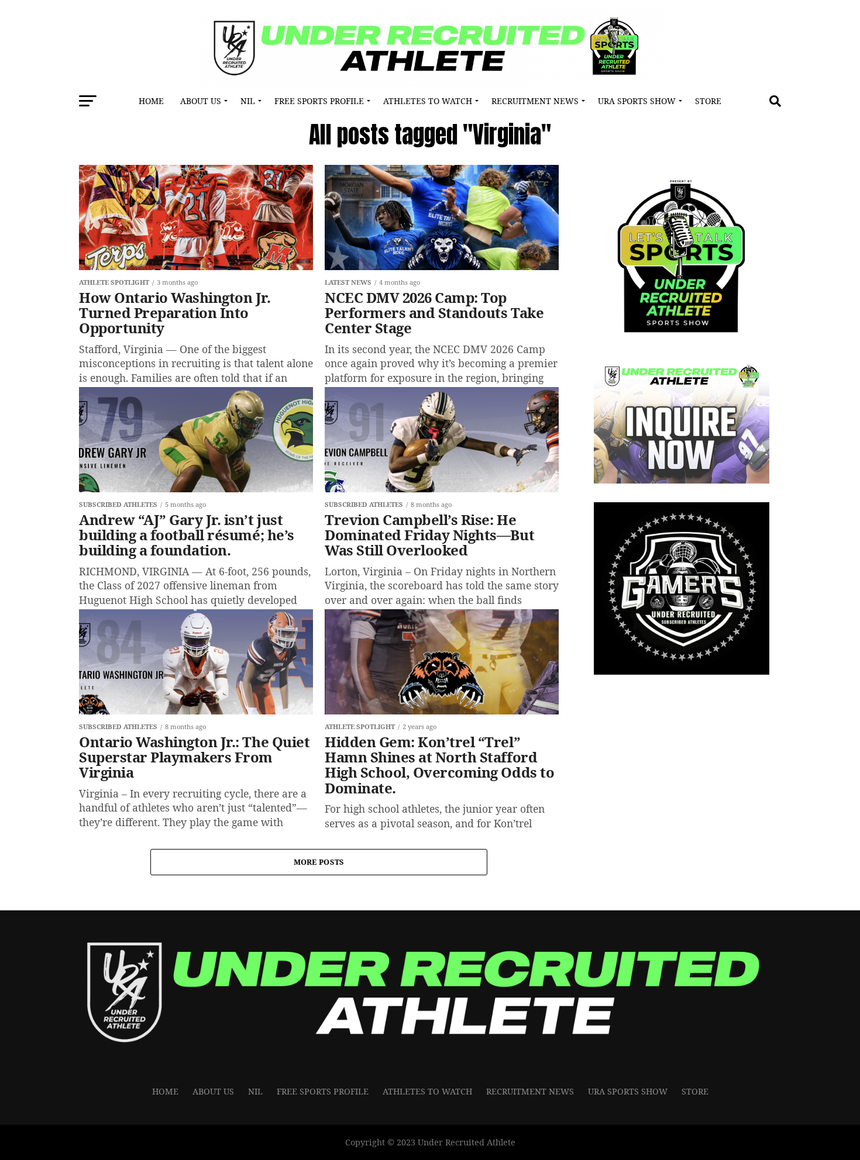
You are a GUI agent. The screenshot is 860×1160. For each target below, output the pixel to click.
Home (151, 100)
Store (708, 100)
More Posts (319, 862)
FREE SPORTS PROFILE (319, 100)
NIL (247, 100)
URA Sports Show (637, 100)
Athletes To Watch (427, 100)
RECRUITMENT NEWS (535, 100)
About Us (200, 100)
